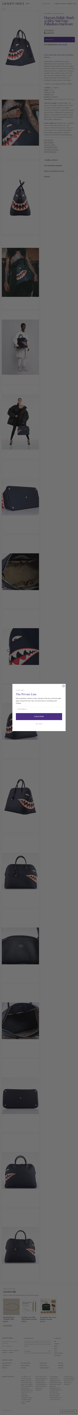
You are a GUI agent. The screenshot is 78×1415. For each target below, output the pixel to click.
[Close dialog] (63, 686)
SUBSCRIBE (39, 716)
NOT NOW (39, 723)
